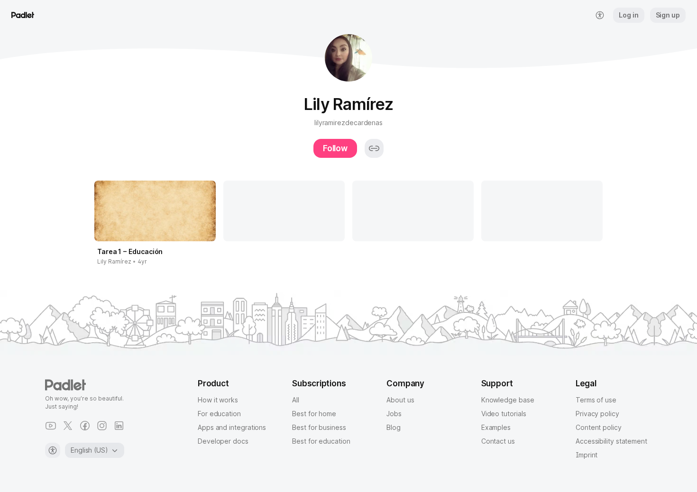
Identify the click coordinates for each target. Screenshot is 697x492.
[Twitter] (67, 425)
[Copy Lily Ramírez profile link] (374, 148)
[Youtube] (50, 425)
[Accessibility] (52, 450)
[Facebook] (85, 425)
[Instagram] (102, 425)
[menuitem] (599, 15)
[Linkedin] (119, 425)
